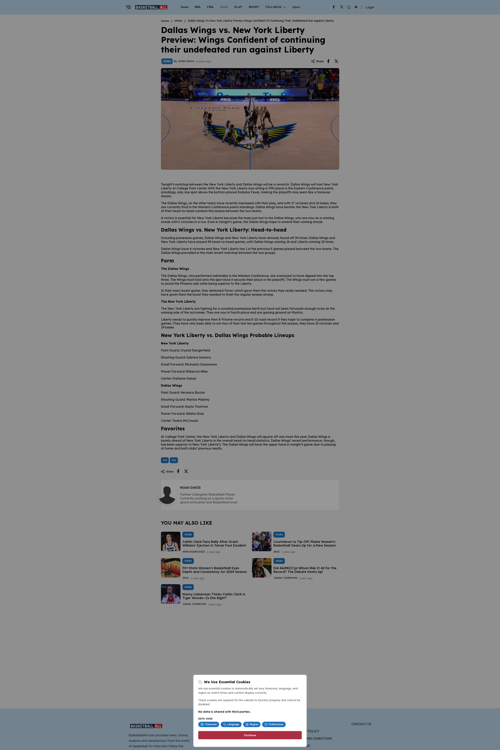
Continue (250, 735)
